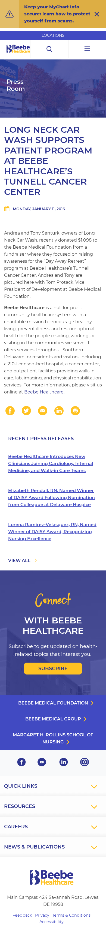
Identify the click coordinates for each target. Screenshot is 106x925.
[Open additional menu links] (87, 49)
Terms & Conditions (71, 915)
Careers (16, 827)
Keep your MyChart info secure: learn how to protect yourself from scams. (57, 14)
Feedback (22, 915)
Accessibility (51, 921)
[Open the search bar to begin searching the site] (49, 49)
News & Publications (34, 847)
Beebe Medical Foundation (53, 703)
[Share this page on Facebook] (10, 411)
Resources (19, 806)
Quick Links (20, 786)
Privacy (42, 915)
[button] (97, 14)
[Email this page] (43, 411)
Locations (53, 35)
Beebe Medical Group (53, 719)
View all (19, 560)
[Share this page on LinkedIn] (59, 411)
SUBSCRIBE (53, 669)
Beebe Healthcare (44, 392)
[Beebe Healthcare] (18, 54)
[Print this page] (75, 411)
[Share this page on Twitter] (26, 411)
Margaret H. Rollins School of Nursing (53, 738)
